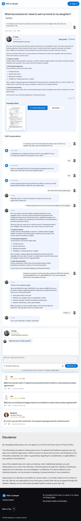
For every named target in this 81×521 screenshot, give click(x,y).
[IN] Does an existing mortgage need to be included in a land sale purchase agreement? (40, 402)
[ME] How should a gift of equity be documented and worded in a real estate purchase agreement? (40, 384)
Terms (47, 370)
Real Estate (9, 18)
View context (63, 39)
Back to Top (6, 509)
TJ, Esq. (16, 37)
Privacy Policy (55, 370)
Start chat (70, 366)
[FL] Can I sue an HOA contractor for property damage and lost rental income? (36, 421)
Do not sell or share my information (55, 501)
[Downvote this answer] (73, 98)
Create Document (38, 108)
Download (55, 108)
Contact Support (8, 500)
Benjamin (13, 413)
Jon (11, 377)
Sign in (74, 4)
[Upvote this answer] (69, 98)
